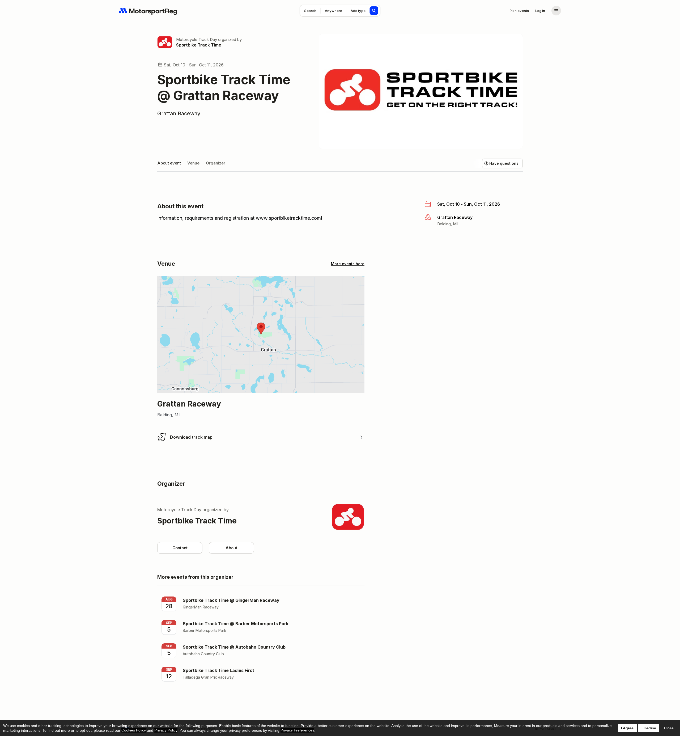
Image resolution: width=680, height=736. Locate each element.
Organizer (215, 163)
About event (169, 163)
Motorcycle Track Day (196, 39)
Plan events (519, 11)
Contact (180, 547)
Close (669, 728)
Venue (193, 163)
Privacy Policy (165, 730)
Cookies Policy (133, 730)
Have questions (503, 163)
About (231, 547)
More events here (347, 263)
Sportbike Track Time (198, 45)
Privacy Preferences (297, 730)
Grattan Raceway (178, 113)
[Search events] (374, 10)
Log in (540, 11)
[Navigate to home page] (148, 10)
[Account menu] (556, 10)
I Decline (648, 728)
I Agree (627, 728)
